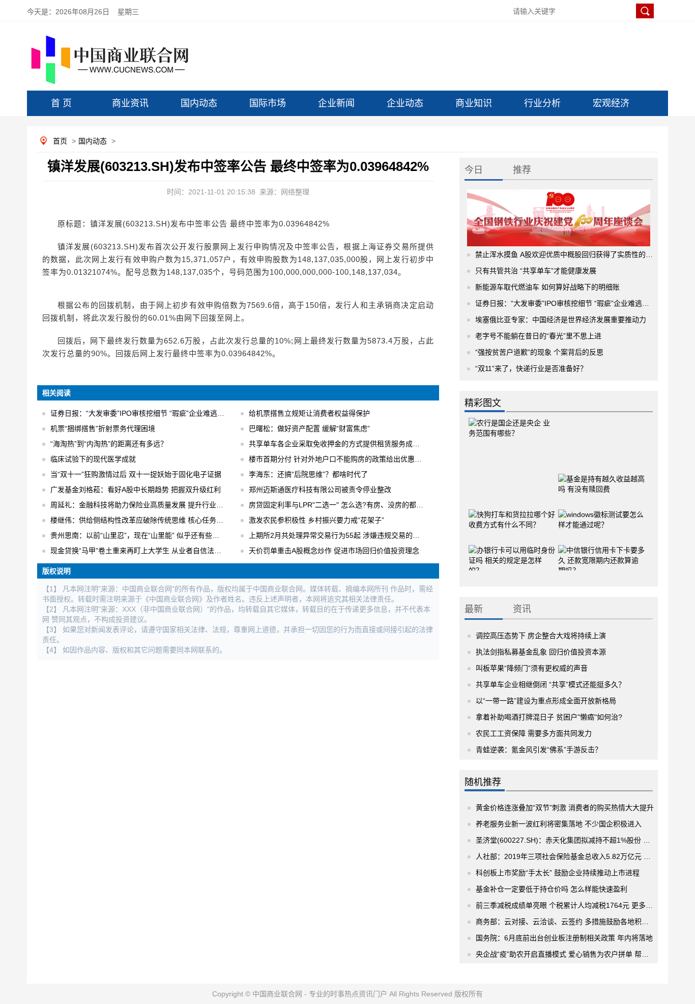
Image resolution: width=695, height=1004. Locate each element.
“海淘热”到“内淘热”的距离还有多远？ (108, 444)
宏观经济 (611, 103)
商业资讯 (130, 103)
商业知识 (473, 103)
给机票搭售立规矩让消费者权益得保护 (309, 413)
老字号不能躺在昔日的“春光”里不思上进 (538, 336)
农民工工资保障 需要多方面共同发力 (534, 733)
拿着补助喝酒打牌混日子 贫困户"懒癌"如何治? (549, 717)
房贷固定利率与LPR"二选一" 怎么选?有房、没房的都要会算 (343, 505)
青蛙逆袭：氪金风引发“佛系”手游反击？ (539, 749)
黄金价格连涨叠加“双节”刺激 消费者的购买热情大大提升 (565, 808)
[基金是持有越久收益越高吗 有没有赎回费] (601, 481)
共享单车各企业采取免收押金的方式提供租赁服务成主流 (338, 444)
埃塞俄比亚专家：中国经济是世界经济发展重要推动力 (560, 319)
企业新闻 (336, 103)
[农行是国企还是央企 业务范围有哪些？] (512, 437)
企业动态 (405, 103)
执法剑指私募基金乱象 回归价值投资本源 (541, 652)
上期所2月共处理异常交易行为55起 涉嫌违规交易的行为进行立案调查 (359, 535)
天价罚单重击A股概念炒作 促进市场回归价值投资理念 (334, 551)
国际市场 (267, 103)
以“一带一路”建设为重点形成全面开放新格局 (546, 701)
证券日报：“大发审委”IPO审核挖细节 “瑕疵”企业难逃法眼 (140, 413)
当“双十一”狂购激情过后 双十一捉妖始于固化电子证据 (135, 474)
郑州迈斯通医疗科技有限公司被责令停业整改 (320, 489)
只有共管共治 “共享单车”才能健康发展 (535, 271)
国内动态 (199, 103)
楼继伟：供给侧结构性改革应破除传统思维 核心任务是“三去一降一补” (160, 520)
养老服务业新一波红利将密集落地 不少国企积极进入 (559, 824)
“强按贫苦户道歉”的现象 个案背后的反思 (539, 352)
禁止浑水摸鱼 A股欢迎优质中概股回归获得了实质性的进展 (567, 254)
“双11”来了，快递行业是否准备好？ (531, 368)
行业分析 (542, 103)
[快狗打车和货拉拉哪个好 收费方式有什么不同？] (512, 516)
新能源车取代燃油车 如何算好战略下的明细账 (547, 287)
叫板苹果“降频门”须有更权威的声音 (532, 668)
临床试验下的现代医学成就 (93, 459)
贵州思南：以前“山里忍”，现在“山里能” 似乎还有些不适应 (142, 535)
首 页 (61, 103)
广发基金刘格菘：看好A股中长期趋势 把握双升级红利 (135, 489)
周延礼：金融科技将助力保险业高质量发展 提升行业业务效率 (147, 505)
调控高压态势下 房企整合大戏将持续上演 (541, 636)
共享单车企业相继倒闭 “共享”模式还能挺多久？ (550, 684)
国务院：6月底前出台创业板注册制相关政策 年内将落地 (564, 938)
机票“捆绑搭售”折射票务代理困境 (102, 428)
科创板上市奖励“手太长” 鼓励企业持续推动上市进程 (558, 873)
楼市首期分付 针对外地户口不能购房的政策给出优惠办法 (339, 459)
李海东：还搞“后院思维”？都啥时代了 (308, 474)
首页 (60, 141)
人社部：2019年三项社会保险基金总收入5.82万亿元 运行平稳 (574, 856)
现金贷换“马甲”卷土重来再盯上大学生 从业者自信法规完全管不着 (153, 551)
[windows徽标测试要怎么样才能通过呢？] (601, 516)
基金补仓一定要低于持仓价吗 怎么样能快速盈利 (551, 889)
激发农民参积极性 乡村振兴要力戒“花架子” (316, 520)
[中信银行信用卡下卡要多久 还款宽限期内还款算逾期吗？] (601, 552)
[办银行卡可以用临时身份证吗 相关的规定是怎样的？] (512, 552)
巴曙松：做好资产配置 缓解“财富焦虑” (309, 428)
